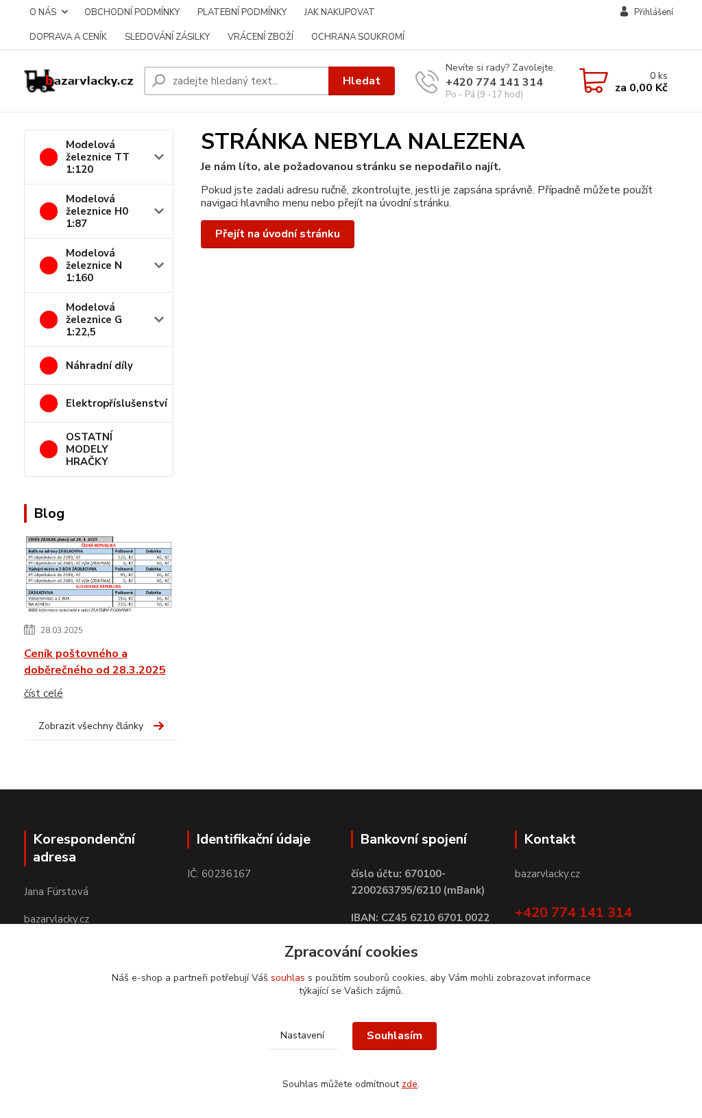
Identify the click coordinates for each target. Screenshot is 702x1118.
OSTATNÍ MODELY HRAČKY (89, 449)
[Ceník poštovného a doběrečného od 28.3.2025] (99, 575)
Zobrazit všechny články (90, 726)
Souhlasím (394, 1035)
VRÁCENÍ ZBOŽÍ (260, 37)
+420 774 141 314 (494, 82)
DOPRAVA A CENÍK (68, 37)
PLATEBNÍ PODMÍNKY (242, 12)
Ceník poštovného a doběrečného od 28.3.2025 (95, 662)
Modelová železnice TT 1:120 (98, 157)
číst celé (43, 693)
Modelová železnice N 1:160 (94, 265)
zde (409, 1084)
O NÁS (42, 12)
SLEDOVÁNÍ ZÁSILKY (167, 37)
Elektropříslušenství (116, 403)
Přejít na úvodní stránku (277, 233)
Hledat (361, 80)
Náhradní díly (99, 365)
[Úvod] (78, 81)
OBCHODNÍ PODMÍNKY (132, 12)
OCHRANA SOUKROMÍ (357, 37)
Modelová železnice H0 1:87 (97, 211)
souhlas (288, 977)
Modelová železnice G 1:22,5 (94, 319)
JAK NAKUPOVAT (339, 12)
